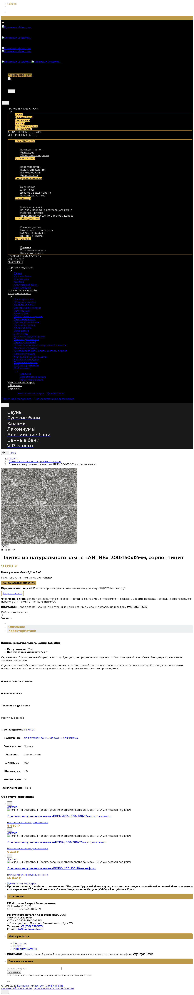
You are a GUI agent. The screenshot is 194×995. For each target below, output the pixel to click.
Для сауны (55, 738)
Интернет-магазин (25, 949)
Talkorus (29, 729)
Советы (18, 946)
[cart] (9, 78)
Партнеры (19, 943)
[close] (11, 91)
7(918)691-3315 (55, 393)
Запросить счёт (12, 593)
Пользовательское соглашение (54, 398)
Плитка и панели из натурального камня (27, 822)
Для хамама (70, 738)
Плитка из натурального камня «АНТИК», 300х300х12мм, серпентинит (56, 842)
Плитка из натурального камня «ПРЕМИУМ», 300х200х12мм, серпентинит (59, 816)
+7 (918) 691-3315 (32, 926)
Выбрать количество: (14, 612)
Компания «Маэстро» (31, 393)
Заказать (12, 806)
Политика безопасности (17, 398)
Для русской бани (35, 738)
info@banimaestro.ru (29, 929)
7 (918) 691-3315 (20, 75)
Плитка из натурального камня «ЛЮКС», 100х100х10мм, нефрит (51, 868)
